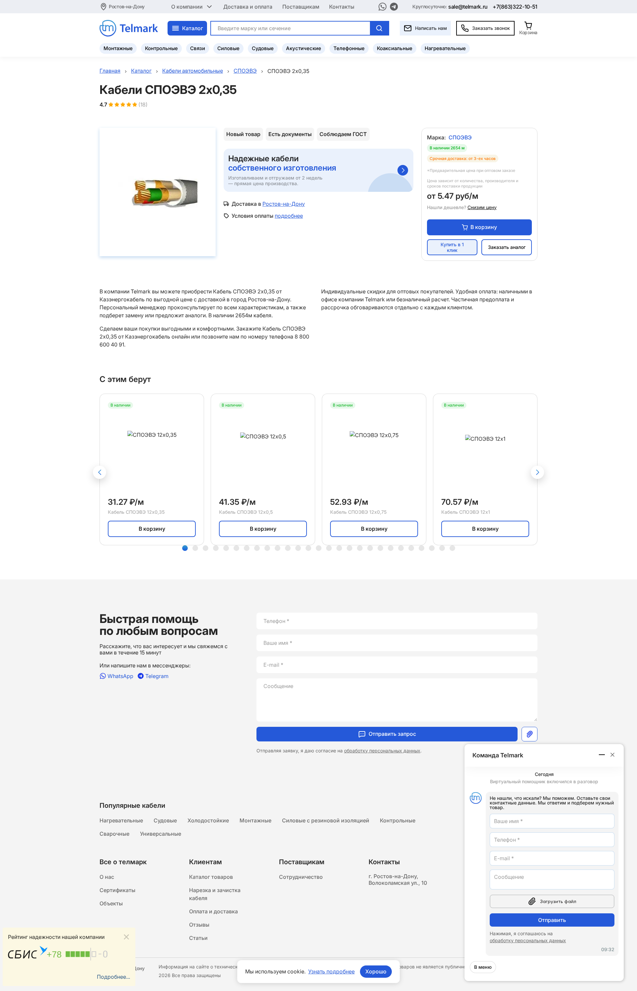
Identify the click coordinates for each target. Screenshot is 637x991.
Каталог (192, 28)
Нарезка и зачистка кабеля (215, 894)
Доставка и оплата (247, 6)
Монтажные (118, 48)
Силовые (228, 48)
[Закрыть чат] (612, 754)
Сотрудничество (301, 877)
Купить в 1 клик (452, 247)
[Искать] (379, 28)
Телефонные (349, 48)
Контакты (341, 6)
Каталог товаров (211, 877)
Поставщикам (300, 6)
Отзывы (199, 924)
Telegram (157, 676)
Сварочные (114, 833)
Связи (197, 48)
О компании (187, 6)
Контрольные (161, 48)
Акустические (303, 48)
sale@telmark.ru (468, 6)
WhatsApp (120, 676)
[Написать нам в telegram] (394, 7)
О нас (107, 877)
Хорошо (376, 971)
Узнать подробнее (331, 971)
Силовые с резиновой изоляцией (325, 820)
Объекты (111, 903)
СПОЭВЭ (460, 137)
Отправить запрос (392, 733)
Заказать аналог (507, 247)
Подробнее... (113, 976)
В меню (483, 967)
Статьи (198, 938)
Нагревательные (445, 48)
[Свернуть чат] (602, 754)
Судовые (263, 48)
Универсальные (160, 833)
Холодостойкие (208, 820)
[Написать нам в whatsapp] (383, 7)
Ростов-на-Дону (127, 6)
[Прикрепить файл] (529, 734)
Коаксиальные (394, 48)
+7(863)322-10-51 (515, 6)
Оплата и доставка (213, 911)
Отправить (552, 920)
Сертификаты (117, 890)
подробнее (289, 215)
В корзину (483, 227)
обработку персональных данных (382, 750)
